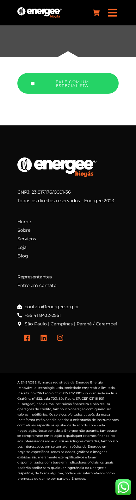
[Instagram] (60, 337)
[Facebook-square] (27, 337)
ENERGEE (29, 382)
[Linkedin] (43, 337)
